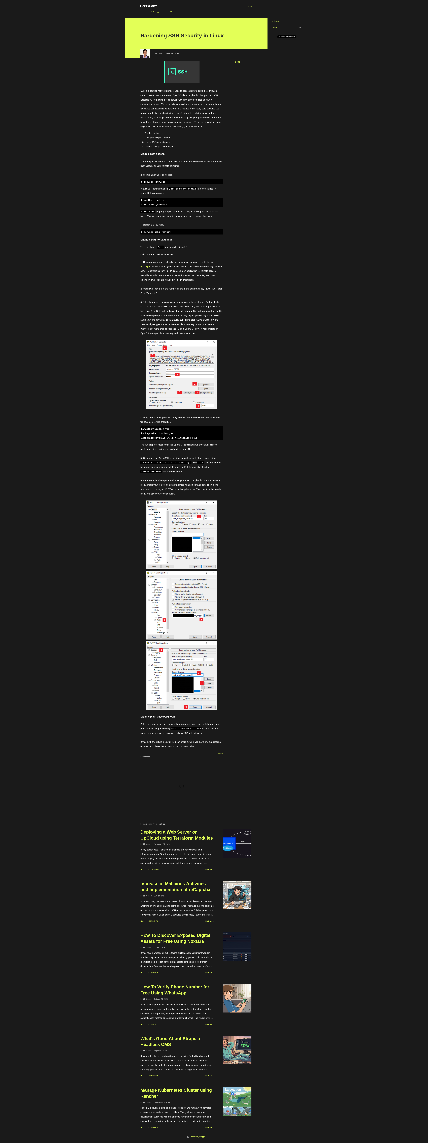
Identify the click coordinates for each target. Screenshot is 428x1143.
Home (142, 12)
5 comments (153, 1024)
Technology (155, 12)
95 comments (153, 869)
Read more (209, 869)
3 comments (153, 921)
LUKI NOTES (148, 6)
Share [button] (237, 62)
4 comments (153, 1076)
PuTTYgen (145, 266)
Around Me (169, 12)
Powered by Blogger (197, 1137)
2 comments (153, 973)
